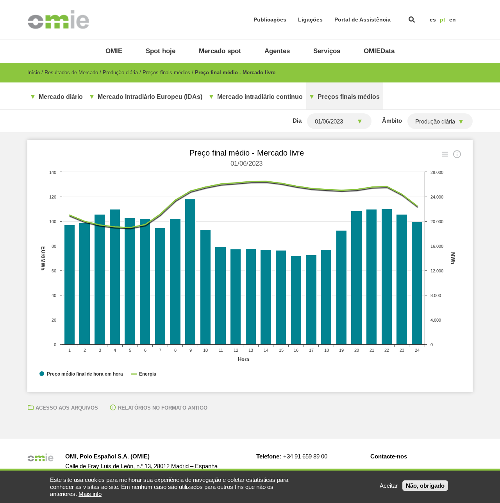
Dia (297, 120)
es (433, 19)
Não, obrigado (425, 485)
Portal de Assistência (362, 19)
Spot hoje (160, 51)
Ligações (310, 19)
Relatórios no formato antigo (162, 408)
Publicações (270, 19)
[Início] (58, 19)
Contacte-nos (388, 456)
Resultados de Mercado (71, 72)
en (452, 19)
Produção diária (120, 72)
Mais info (90, 493)
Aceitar (389, 485)
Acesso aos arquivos (67, 408)
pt (442, 19)
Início (33, 72)
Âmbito (392, 120)
